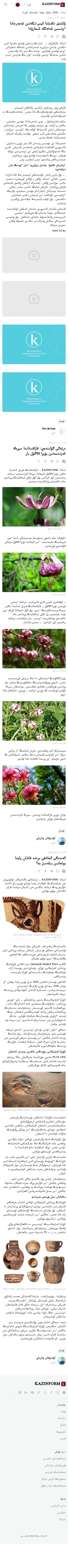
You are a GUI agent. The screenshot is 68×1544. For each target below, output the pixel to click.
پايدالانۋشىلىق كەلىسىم (54, 1459)
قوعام (61, 421)
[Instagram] (64, 37)
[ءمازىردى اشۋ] (5, 4)
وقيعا (42, 13)
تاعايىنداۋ (34, 13)
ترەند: (63, 13)
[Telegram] (51, 37)
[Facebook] (45, 37)
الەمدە (63, 1439)
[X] (39, 37)
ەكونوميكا (61, 1432)
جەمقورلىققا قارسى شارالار (53, 1479)
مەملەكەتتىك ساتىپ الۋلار (53, 1486)
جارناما (62, 1520)
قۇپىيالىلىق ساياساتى (55, 1466)
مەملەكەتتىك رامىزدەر (55, 1472)
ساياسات (61, 1418)
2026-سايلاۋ (52, 13)
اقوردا (25, 13)
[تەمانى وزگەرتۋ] (15, 4)
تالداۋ (63, 1425)
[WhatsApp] (57, 37)
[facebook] (51, 1392)
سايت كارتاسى (58, 1506)
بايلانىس (61, 1513)
